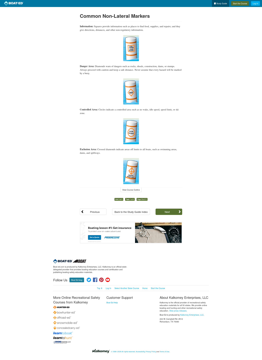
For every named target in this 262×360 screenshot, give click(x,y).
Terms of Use (164, 351)
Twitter (89, 280)
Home (145, 288)
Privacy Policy (151, 351)
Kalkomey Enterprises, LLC (192, 314)
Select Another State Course (126, 288)
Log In (255, 3)
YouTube (107, 280)
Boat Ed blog (76, 280)
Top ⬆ (99, 288)
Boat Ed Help (112, 302)
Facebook (95, 280)
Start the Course (240, 3)
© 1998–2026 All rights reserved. (123, 351)
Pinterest (101, 280)
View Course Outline (131, 189)
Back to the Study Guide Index (131, 212)
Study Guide (221, 3)
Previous (95, 212)
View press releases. (178, 310)
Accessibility (140, 351)
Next (167, 212)
